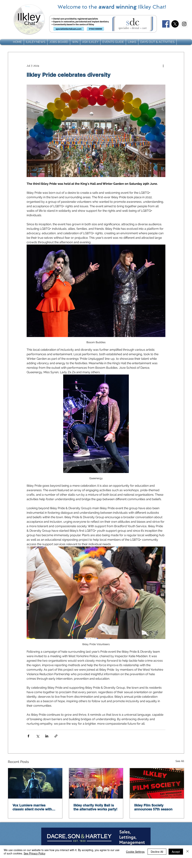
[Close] (187, 851)
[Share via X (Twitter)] (37, 736)
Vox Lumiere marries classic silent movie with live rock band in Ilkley (32, 807)
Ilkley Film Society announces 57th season (153, 807)
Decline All (157, 851)
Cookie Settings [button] (135, 851)
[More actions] (163, 65)
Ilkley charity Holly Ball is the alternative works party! (95, 807)
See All (180, 761)
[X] (175, 24)
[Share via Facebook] (28, 736)
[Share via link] (56, 736)
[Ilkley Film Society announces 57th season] (157, 783)
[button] (35, 42)
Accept (176, 851)
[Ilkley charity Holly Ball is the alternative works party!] (96, 783)
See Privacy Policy (34, 853)
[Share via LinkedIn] (47, 736)
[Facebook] (166, 24)
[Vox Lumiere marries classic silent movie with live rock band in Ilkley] (35, 783)
